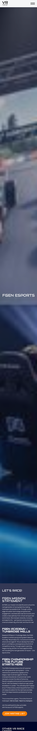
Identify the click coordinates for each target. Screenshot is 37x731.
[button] (33, 3)
